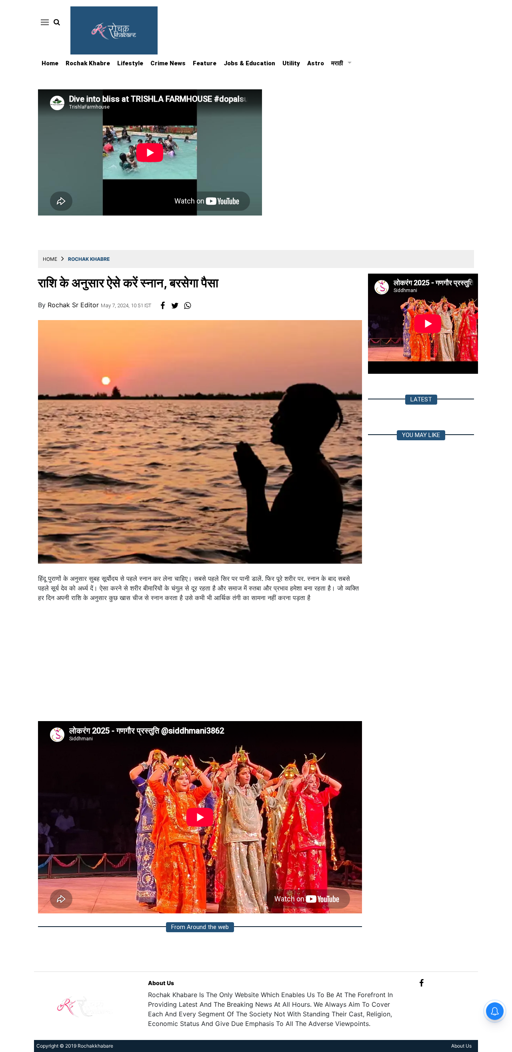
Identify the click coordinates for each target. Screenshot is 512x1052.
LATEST (421, 399)
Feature (204, 63)
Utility (291, 63)
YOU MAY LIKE (421, 435)
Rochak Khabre (88, 63)
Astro (315, 63)
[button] (43, 22)
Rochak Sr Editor (74, 305)
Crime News (168, 63)
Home (50, 63)
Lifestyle (130, 63)
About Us (161, 982)
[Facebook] (421, 983)
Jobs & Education (249, 63)
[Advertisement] (200, 665)
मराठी (337, 63)
